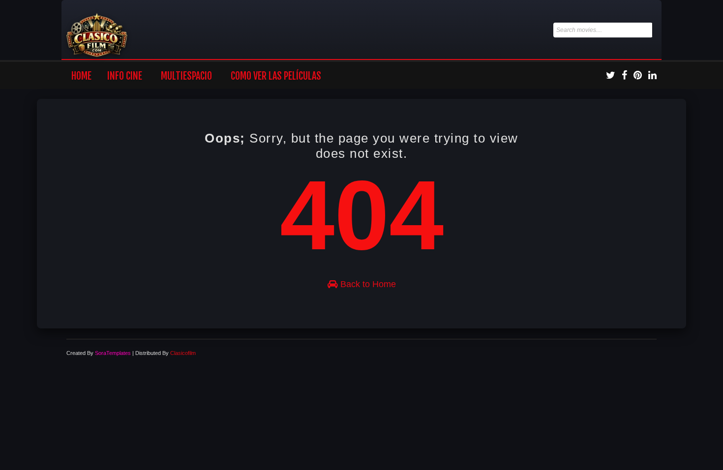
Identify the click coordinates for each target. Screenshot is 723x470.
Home (81, 76)
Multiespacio (186, 76)
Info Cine (124, 76)
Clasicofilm (183, 353)
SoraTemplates (113, 353)
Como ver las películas (276, 76)
